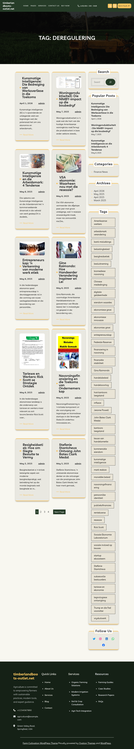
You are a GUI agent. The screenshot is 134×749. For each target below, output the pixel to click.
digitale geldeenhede (100, 293)
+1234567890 (24, 710)
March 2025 (100, 200)
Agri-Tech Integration (81, 711)
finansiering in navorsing (101, 351)
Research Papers (106, 695)
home (48, 682)
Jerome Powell (101, 410)
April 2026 (99, 191)
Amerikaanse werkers (100, 222)
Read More (28, 134)
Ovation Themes (87, 743)
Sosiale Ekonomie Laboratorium (103, 536)
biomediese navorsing (99, 273)
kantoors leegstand (99, 429)
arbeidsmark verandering (100, 233)
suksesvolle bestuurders (100, 578)
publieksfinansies (102, 505)
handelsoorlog (101, 385)
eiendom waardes (103, 302)
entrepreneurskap (102, 334)
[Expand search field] (110, 6)
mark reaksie (100, 469)
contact (48, 708)
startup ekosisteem (99, 557)
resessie (98, 520)
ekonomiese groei (102, 309)
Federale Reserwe (102, 342)
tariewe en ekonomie (99, 588)
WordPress (105, 743)
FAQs (100, 701)
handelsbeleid (101, 377)
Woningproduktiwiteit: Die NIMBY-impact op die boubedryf (103, 128)
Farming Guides (105, 682)
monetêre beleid (102, 477)
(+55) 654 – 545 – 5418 (88, 6)
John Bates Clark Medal (102, 419)
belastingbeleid (102, 249)
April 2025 (99, 197)
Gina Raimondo (102, 370)
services (48, 695)
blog (47, 701)
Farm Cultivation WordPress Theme (40, 743)
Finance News (101, 171)
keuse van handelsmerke (101, 440)
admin (41, 103)
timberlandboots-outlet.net (8, 5)
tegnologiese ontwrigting (100, 599)
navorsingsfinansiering (103, 486)
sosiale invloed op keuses (103, 547)
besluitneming (101, 263)
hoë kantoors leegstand (100, 394)
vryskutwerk (100, 618)
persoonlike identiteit (100, 496)
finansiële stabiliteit (99, 361)
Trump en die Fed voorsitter (102, 609)
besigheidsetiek (101, 256)
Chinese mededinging (100, 283)
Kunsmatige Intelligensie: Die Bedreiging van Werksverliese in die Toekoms (102, 109)
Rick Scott (99, 527)
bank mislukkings (102, 241)
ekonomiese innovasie (100, 319)
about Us (49, 688)
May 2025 (99, 194)
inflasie (97, 402)
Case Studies (104, 688)
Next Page (59, 512)
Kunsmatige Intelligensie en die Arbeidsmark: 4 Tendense (101, 145)
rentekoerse (100, 512)
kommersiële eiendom (100, 450)
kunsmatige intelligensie (100, 461)
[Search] (110, 82)
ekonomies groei (102, 327)
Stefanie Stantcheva (99, 567)
